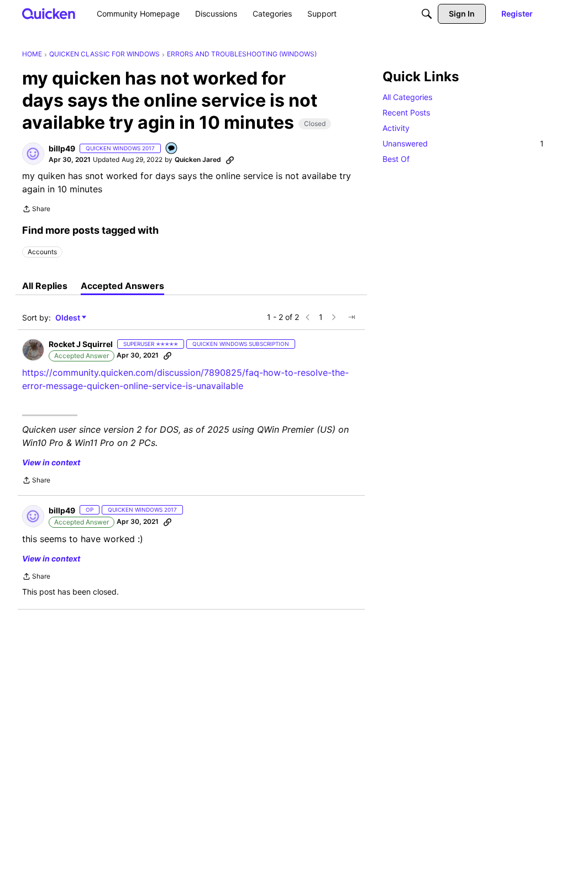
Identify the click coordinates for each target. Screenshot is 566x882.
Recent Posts (406, 112)
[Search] (427, 14)
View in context (51, 462)
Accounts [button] (42, 252)
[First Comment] (172, 149)
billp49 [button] (62, 148)
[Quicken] (49, 13)
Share (36, 210)
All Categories (407, 97)
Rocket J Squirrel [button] (81, 344)
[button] (33, 154)
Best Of (396, 159)
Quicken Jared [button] (198, 159)
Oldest (68, 318)
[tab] (44, 285)
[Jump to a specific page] (351, 317)
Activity (396, 128)
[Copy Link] (230, 160)
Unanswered (463, 143)
